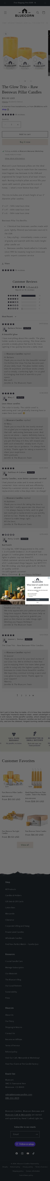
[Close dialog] (49, 578)
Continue (37, 599)
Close (37, 602)
